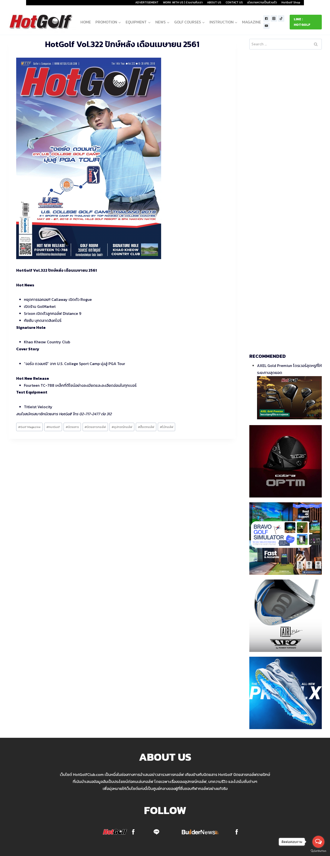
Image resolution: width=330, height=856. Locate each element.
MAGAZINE (251, 22)
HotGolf (53, 427)
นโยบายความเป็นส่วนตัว (262, 2)
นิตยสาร (72, 427)
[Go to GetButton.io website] (318, 851)
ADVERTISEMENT (146, 2)
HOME (85, 22)
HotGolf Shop (290, 2)
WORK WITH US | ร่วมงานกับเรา (183, 2)
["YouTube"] (266, 26)
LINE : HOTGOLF (302, 22)
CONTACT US (234, 2)
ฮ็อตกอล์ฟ (146, 427)
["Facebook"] (266, 18)
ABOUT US (214, 2)
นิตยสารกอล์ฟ (95, 427)
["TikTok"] (281, 18)
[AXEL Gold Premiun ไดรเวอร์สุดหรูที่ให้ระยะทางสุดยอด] (289, 397)
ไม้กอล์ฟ (166, 427)
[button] (119, 22)
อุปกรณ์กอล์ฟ (122, 427)
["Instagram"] (274, 18)
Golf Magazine (29, 427)
